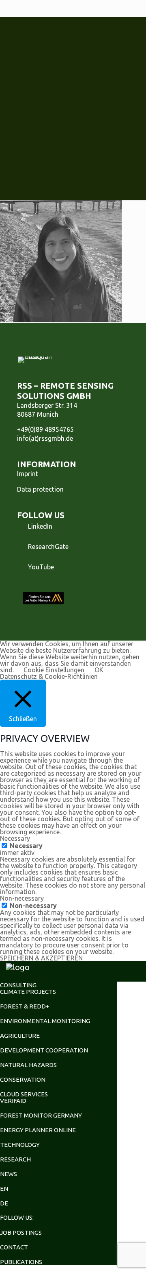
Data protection (40, 489)
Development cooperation (44, 1050)
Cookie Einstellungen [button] (54, 670)
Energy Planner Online (38, 1129)
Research (15, 1159)
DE (4, 1203)
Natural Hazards (28, 1064)
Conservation (22, 1079)
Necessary (26, 845)
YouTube (41, 567)
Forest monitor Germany (41, 1115)
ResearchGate (48, 546)
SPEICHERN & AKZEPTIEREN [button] (41, 958)
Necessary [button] (15, 838)
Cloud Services (24, 1094)
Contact (14, 1247)
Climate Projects (28, 991)
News (8, 1173)
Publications (21, 1261)
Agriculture (20, 1035)
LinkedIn (40, 526)
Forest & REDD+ (24, 1006)
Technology (20, 1144)
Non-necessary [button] (22, 898)
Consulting (18, 985)
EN (4, 1188)
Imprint (27, 473)
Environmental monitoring (45, 1020)
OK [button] (98, 670)
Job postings (21, 1232)
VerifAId (13, 1100)
